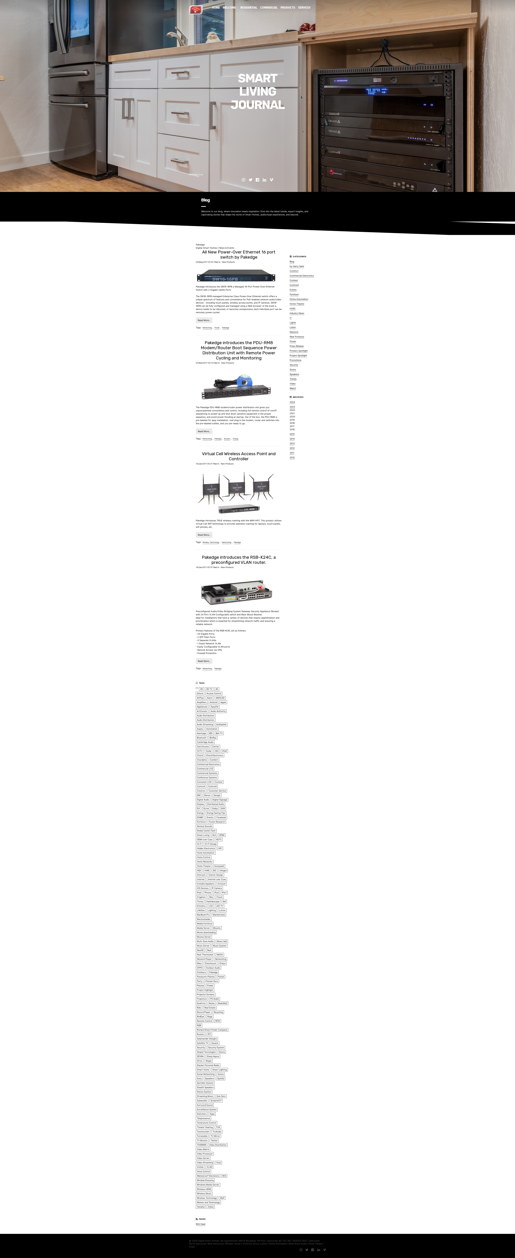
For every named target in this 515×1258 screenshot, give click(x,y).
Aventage (201, 733)
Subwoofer (202, 1100)
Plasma (200, 985)
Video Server (203, 1158)
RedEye (200, 1016)
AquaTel (214, 706)
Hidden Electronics (206, 848)
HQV (199, 870)
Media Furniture (204, 923)
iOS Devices (203, 888)
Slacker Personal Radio (208, 1065)
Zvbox (211, 1207)
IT (291, 318)
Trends (293, 379)
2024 (292, 402)
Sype (212, 1114)
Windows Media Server (208, 1184)
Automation (212, 729)
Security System (216, 1047)
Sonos (293, 369)
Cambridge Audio (205, 742)
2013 (292, 443)
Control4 (294, 285)
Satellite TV (202, 1043)
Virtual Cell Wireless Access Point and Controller (239, 456)
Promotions (295, 360)
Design (217, 795)
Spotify (220, 1078)
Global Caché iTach (206, 830)
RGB (199, 1025)
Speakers (294, 374)
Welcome (229, 7)
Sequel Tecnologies (206, 1052)
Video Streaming (205, 1162)
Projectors (202, 999)
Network (294, 332)
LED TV (219, 906)
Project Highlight (205, 990)
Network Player (204, 959)
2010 (292, 457)
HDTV (218, 839)
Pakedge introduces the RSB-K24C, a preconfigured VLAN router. (239, 560)
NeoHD (200, 950)
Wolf (222, 1198)
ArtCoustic (202, 711)
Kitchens (201, 906)
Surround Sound (205, 1105)
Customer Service (217, 791)
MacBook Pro (203, 914)
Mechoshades (203, 919)
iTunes (200, 901)
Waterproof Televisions (208, 1176)
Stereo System (204, 1091)
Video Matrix (203, 1149)
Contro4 (201, 786)
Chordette (202, 760)
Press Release (297, 346)
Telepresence (203, 1118)
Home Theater (204, 866)
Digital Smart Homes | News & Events (215, 248)
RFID (217, 1021)
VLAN (209, 1167)
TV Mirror (215, 1136)
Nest (209, 950)
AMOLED (220, 698)
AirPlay (200, 698)
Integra (223, 870)
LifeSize (201, 910)
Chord (200, 755)
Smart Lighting (219, 1069)
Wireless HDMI (204, 1189)
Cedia (208, 751)
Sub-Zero (221, 1096)
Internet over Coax (217, 879)
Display (200, 804)
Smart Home (203, 1069)
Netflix (220, 954)
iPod (216, 892)
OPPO (200, 968)
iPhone (207, 892)
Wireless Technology (211, 542)
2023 (292, 406)
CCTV (200, 751)
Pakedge (225, 328)
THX (218, 1127)
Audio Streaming (205, 724)
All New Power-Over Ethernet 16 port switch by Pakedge (238, 254)
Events (293, 289)
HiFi (220, 848)
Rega (209, 1016)
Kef (224, 901)
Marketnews (219, 914)
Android (213, 702)
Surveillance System (207, 1109)
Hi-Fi (199, 844)
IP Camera (217, 888)
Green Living (203, 835)
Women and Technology (208, 1202)
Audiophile (221, 724)
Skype (208, 1061)
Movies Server (204, 937)
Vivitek (200, 1167)
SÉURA (200, 1056)
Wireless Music (204, 1193)
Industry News (297, 313)
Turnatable (202, 1136)
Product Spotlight (299, 350)
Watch (293, 388)
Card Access (203, 746)
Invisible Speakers (205, 883)
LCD (211, 906)
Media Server (203, 928)
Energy (235, 439)
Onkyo (222, 963)
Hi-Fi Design (211, 844)
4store (200, 693)
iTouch (219, 897)
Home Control (203, 857)
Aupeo (200, 729)
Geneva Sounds (204, 826)
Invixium (222, 883)
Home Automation (299, 299)
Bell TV (219, 733)
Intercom (201, 875)
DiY (198, 808)
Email (192, 1246)
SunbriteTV (216, 1100)
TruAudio (217, 1131)
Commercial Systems (207, 773)
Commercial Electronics (302, 275)
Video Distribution (218, 1145)
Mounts (216, 928)
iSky (211, 897)
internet (201, 879)
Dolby (215, 808)
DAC (199, 795)
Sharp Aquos (213, 1056)
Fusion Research (217, 822)
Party (199, 981)
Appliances (202, 706)
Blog (201, 174)
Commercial (269, 7)
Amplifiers (202, 702)
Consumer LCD (204, 782)
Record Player (203, 1012)
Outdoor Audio (213, 968)
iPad (199, 892)
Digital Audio (203, 799)
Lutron (222, 910)
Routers (227, 439)
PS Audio (214, 999)
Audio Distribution (205, 715)
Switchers (202, 1114)
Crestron (201, 791)
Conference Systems (207, 777)
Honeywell (219, 866)
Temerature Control (206, 1122)
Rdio (199, 1007)
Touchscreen (203, 1131)
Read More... (204, 320)
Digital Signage (219, 799)
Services (304, 7)
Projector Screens (205, 994)
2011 (292, 452)
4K (216, 689)
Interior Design (216, 875)
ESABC (200, 817)
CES (217, 751)
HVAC (293, 308)
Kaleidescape (213, 901)
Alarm (210, 698)
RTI (209, 1034)
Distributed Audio (215, 804)
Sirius (199, 1061)
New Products (228, 262)
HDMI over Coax (205, 839)
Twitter (214, 1140)
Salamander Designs (207, 1038)
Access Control (214, 693)
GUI (214, 835)
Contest (294, 280)
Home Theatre (297, 303)
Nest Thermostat (205, 954)
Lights (293, 322)
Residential (248, 7)
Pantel (221, 976)
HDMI (221, 835)
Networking (207, 328)
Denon (207, 795)
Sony (199, 1078)
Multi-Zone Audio (205, 941)
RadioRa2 (222, 1003)
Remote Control (204, 1021)
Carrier (215, 746)
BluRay (213, 737)
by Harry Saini (297, 266)
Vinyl (218, 1162)
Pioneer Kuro (211, 981)
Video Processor (205, 1153)
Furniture (294, 294)
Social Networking (205, 1074)
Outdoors (201, 972)
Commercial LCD (205, 768)
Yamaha (201, 1207)
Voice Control (203, 1171)
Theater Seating (205, 1127)
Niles (199, 963)
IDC (214, 870)
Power (217, 328)
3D (201, 689)
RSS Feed (200, 1224)
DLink (206, 808)
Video (293, 383)
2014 (292, 438)
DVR (223, 808)
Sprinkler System (205, 1083)
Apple (223, 702)
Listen (293, 327)
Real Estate (210, 1007)
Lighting (212, 910)
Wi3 (224, 1176)
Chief (224, 751)
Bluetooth (201, 737)
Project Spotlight (298, 355)
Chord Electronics (214, 755)
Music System (219, 945)
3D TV (209, 689)
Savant (214, 1043)
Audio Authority (218, 711)
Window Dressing (205, 1180)
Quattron (201, 1003)
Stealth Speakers (205, 1087)
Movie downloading (206, 932)
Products (288, 7)
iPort (224, 892)
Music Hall (222, 941)
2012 (292, 448)
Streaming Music (205, 1096)
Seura (222, 1052)
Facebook (221, 817)
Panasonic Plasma (206, 976)
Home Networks (204, 861)
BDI (211, 733)
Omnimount (210, 963)
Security (294, 364)
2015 (292, 434)
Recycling (218, 1012)
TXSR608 (201, 1145)
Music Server (203, 945)
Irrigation (201, 897)
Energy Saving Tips (216, 813)
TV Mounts (202, 1140)
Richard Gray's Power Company (212, 1030)
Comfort (294, 271)
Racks (212, 1003)
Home (216, 7)
